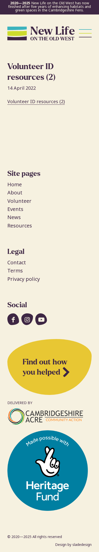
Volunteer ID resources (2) (36, 101)
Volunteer (19, 200)
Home (14, 184)
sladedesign (82, 544)
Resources (19, 225)
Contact (16, 262)
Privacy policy (23, 278)
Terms (15, 270)
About (14, 192)
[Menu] (83, 33)
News (14, 217)
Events (15, 209)
